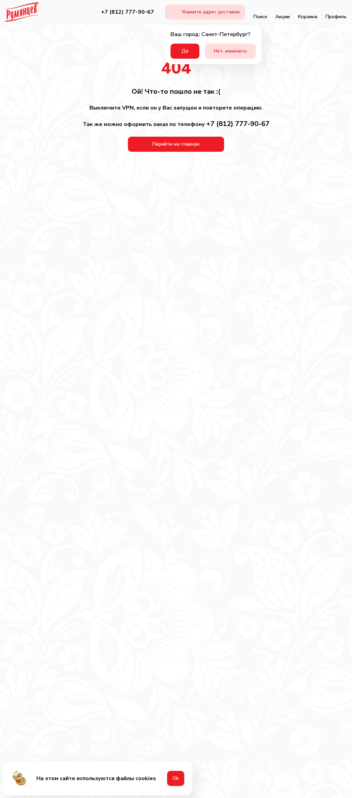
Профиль (336, 16)
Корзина (307, 16)
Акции (282, 16)
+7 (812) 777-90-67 (127, 12)
